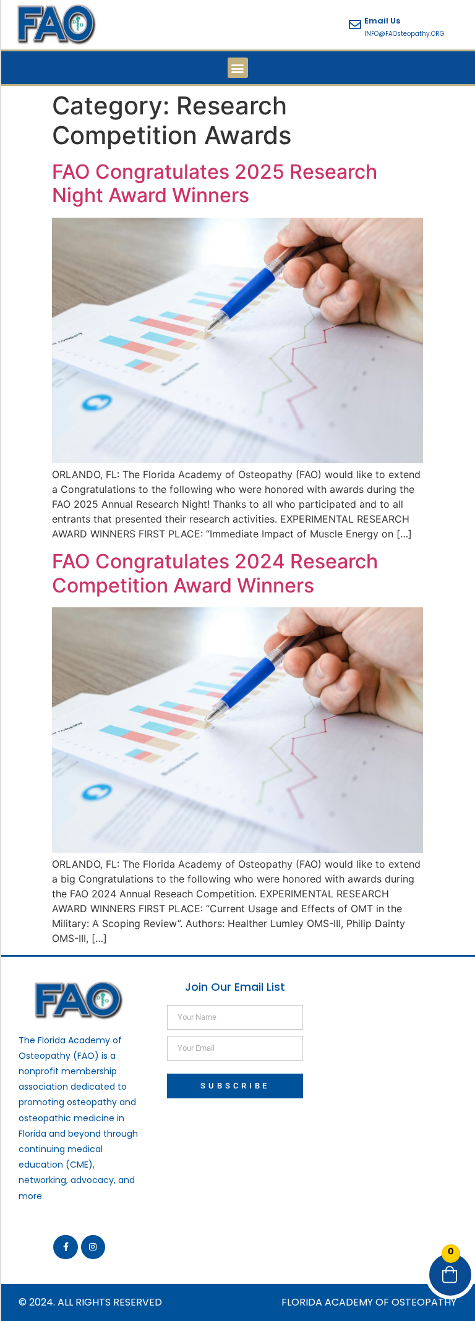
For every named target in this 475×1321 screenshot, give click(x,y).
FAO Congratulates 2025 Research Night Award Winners (214, 183)
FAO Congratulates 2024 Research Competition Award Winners (215, 573)
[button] (238, 68)
